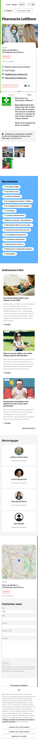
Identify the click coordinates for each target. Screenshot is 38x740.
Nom (3, 616)
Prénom (4, 623)
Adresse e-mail (7, 631)
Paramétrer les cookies (19, 736)
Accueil (8, 4)
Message (5, 638)
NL (29, 4)
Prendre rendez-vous (10, 86)
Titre (3, 608)
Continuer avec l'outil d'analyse (19, 732)
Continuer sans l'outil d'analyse (19, 727)
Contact (21, 4)
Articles (14, 4)
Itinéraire (6, 57)
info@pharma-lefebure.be (16, 74)
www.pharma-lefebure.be (16, 78)
